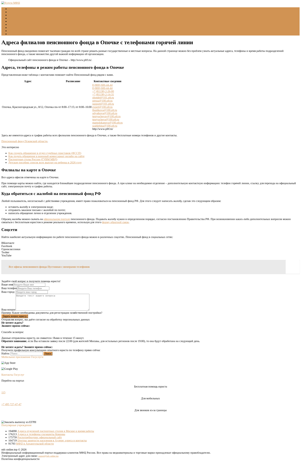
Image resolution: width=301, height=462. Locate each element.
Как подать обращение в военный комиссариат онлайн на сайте (46, 156)
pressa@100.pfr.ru (102, 100)
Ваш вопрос (8, 309)
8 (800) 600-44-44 (102, 85)
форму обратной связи (115, 222)
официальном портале (57, 219)
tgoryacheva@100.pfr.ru (105, 119)
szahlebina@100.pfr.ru (104, 125)
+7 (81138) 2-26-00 (103, 91)
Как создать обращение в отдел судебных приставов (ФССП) (44, 153)
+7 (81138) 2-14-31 (103, 94)
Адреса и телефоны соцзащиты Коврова (41, 434)
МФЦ (11, 11)
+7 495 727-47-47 (11, 404)
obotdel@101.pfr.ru (103, 97)
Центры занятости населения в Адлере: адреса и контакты (52, 440)
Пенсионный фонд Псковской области (24, 141)
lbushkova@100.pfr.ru (104, 110)
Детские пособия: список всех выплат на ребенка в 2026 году (45, 162)
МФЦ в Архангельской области (35, 443)
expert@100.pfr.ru (102, 106)
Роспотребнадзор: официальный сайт (39, 437)
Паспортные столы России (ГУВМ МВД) (32, 159)
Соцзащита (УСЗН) (19, 15)
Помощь (13, 33)
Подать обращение (19, 27)
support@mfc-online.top (48, 456)
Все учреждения (18, 24)
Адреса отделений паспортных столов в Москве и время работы (55, 431)
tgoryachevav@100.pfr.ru (106, 116)
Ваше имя (7, 284)
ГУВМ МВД (15, 18)
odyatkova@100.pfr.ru (104, 113)
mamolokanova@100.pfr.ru (107, 122)
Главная (13, 8)
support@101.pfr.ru (103, 103)
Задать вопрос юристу (15, 316)
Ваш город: (8, 291)
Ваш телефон (9, 288)
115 (3, 392)
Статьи (12, 30)
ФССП (12, 21)
